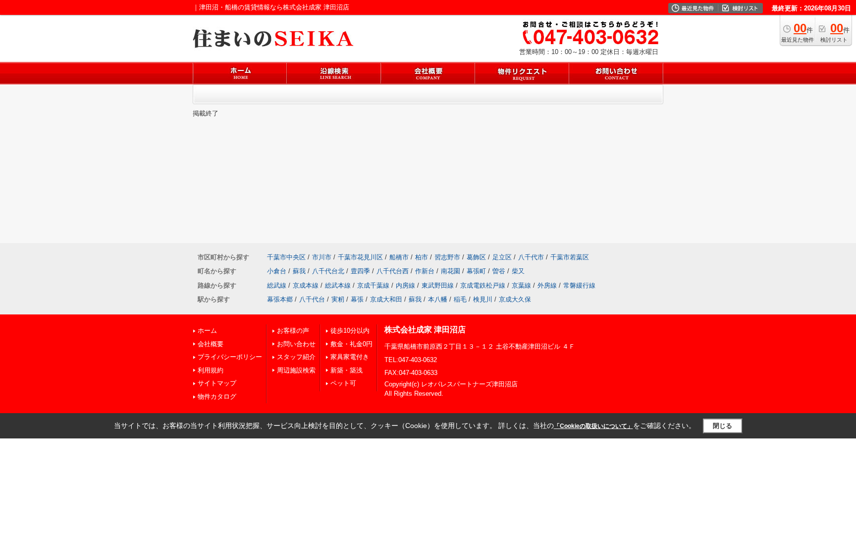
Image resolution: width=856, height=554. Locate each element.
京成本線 (306, 285)
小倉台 (276, 271)
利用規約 (210, 370)
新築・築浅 (346, 370)
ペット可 (343, 383)
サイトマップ (217, 383)
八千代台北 (328, 271)
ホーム (207, 330)
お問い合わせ (296, 344)
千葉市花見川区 (360, 257)
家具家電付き (349, 357)
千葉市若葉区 (569, 257)
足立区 (502, 257)
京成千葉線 (373, 285)
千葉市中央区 (286, 257)
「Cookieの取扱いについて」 (593, 426)
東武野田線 (438, 285)
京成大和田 (386, 299)
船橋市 (399, 257)
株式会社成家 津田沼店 (425, 329)
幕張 (357, 299)
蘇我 (299, 271)
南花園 (450, 271)
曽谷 (498, 271)
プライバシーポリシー (230, 357)
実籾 (337, 299)
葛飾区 (476, 257)
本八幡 (437, 299)
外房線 (547, 285)
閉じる (722, 426)
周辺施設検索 (296, 370)
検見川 (482, 299)
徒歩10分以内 (350, 330)
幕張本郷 (280, 299)
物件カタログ (217, 396)
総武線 (276, 285)
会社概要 (210, 344)
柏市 (421, 257)
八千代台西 (392, 271)
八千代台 (312, 299)
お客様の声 (293, 330)
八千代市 (531, 257)
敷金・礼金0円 (351, 344)
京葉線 (521, 285)
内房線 (405, 285)
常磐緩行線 (579, 285)
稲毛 (460, 299)
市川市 (321, 257)
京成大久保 (515, 299)
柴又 (518, 271)
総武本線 (338, 285)
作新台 (424, 271)
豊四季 (360, 271)
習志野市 (447, 257)
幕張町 (476, 271)
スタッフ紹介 (296, 357)
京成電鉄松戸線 (482, 285)
